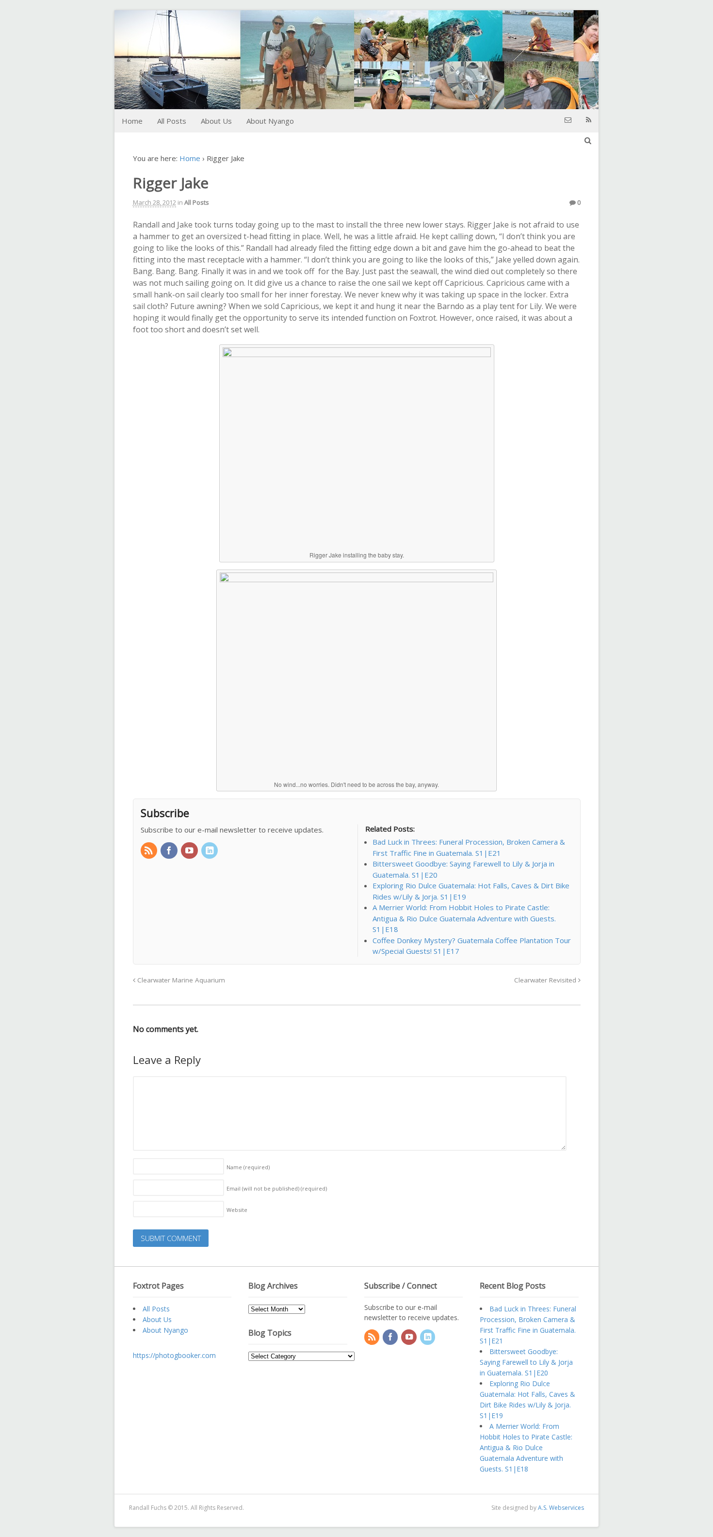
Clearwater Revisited (546, 980)
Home (132, 121)
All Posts (171, 121)
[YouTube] (190, 851)
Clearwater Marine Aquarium (180, 980)
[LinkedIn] (210, 851)
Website (237, 1209)
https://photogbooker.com (174, 1355)
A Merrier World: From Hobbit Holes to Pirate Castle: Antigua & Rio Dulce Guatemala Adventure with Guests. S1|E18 (526, 1447)
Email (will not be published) (277, 1188)
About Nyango (270, 121)
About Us (216, 121)
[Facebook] (170, 851)
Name (248, 1167)
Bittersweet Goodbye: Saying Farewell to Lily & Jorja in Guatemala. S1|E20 (526, 1362)
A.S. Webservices (561, 1508)
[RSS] (150, 851)
